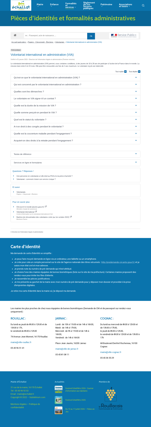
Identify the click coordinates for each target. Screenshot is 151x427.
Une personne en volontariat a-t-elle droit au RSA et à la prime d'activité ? (44, 176)
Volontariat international (26, 212)
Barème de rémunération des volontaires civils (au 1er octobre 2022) (43, 217)
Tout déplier (133, 72)
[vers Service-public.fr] (124, 36)
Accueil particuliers (18, 42)
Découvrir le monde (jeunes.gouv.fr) (30, 207)
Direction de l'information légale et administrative (27, 232)
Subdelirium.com (37, 397)
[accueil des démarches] (15, 35)
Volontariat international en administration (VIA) (84, 42)
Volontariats (60, 42)
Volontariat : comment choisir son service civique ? (36, 179)
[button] (75, 77)
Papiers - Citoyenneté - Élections (41, 42)
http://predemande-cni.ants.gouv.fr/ (118, 262)
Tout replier (119, 72)
